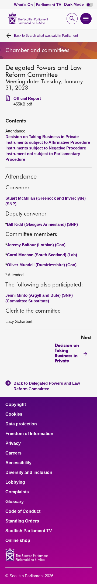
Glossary (14, 502)
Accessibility (18, 463)
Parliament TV (49, 4)
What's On (24, 4)
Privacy (13, 443)
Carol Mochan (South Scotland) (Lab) (42, 254)
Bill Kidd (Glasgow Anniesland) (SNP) (42, 224)
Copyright (15, 404)
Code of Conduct (22, 511)
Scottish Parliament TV (28, 531)
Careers (13, 453)
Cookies (13, 414)
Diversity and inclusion (28, 472)
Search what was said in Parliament (46, 35)
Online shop (17, 540)
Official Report (27, 98)
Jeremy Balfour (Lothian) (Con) (36, 245)
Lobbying (15, 482)
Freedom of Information (29, 434)
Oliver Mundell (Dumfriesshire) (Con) (42, 264)
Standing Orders (22, 521)
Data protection (21, 424)
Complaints (17, 492)
